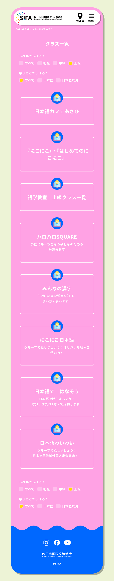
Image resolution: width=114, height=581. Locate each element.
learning (29, 29)
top (18, 29)
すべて (29, 63)
